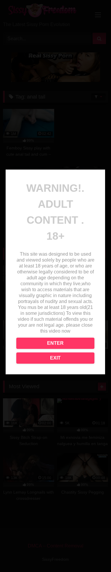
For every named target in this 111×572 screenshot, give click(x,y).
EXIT (55, 357)
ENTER (55, 343)
